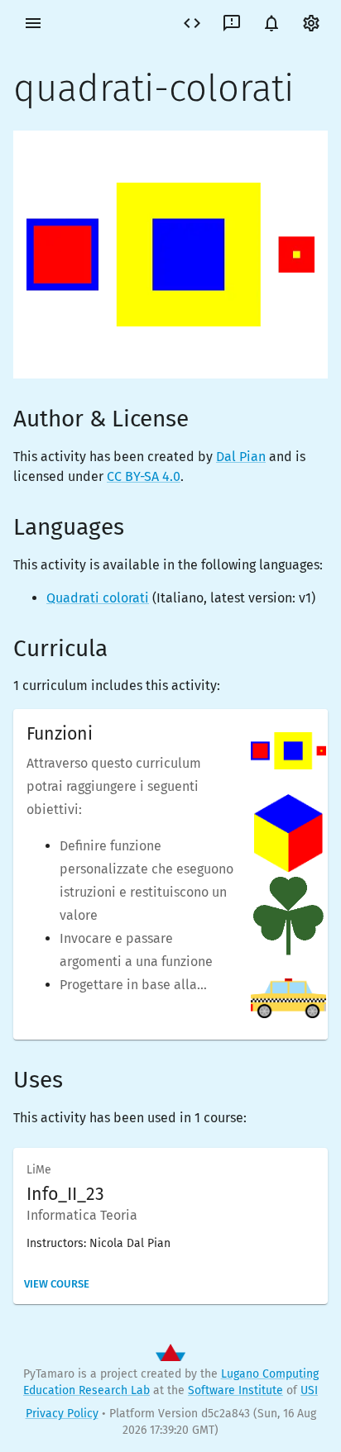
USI (309, 1390)
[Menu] (33, 23)
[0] (271, 23)
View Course (56, 1284)
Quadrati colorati (97, 598)
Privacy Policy (62, 1414)
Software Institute (235, 1390)
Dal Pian (241, 456)
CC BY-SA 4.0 (143, 476)
